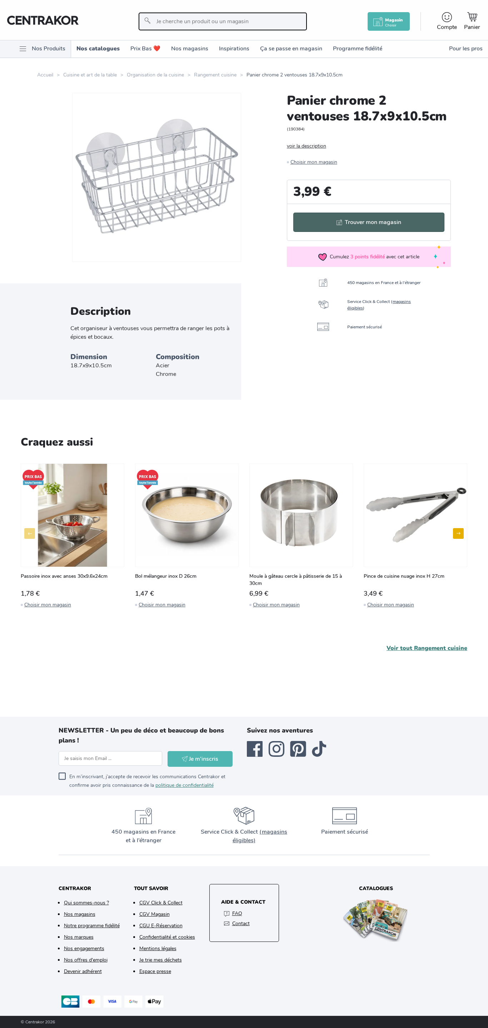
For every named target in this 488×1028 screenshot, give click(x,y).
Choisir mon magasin (313, 162)
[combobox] (223, 21)
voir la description (306, 146)
